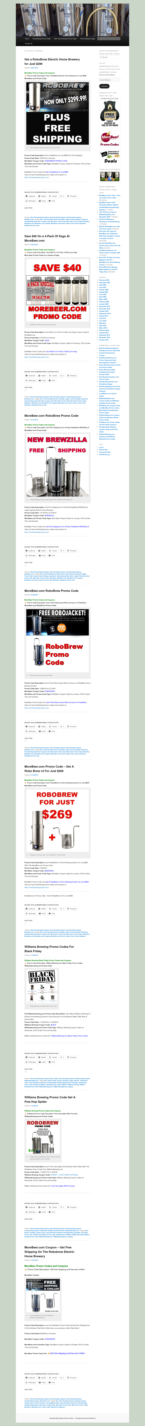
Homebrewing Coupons (73, 217)
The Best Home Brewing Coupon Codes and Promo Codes (108, 429)
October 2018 (103, 340)
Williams (64, 1085)
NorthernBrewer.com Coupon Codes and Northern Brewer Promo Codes (109, 417)
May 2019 (102, 323)
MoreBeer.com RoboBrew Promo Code (51, 415)
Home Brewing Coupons (57, 217)
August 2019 (103, 316)
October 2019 (103, 311)
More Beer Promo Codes (74, 221)
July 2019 (102, 318)
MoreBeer (86, 221)
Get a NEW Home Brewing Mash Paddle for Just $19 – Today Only (108, 269)
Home (27, 39)
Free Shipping (50, 1403)
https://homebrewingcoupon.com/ (36, 177)
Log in (101, 447)
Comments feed (104, 452)
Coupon (67, 219)
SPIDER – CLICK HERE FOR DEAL (64, 1175)
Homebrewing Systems (32, 1231)
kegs (35, 401)
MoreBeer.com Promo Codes (60, 223)
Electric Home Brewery (37, 1403)
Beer (41, 219)
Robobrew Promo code (31, 225)
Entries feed (103, 449)
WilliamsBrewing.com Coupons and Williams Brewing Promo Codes (107, 436)
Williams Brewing (73, 1085)
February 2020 (104, 302)
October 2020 (103, 290)
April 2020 (102, 297)
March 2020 (103, 299)
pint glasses (83, 1083)
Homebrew (84, 219)
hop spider (77, 1233)
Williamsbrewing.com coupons (63, 1087)
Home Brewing (75, 219)
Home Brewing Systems (74, 1399)
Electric (76, 1081)
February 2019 (104, 330)
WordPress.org (104, 454)
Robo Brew (54, 1407)
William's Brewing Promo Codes (50, 1085)
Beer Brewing (48, 219)
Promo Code (74, 223)
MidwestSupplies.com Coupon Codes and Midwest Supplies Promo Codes (109, 400)
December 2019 (104, 306)
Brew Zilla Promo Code (60, 574)
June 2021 (102, 287)
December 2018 (104, 335)
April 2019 (102, 325)
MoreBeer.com (29, 219)
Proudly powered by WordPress (85, 1418)
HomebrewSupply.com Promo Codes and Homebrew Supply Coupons (109, 388)
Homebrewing (28, 221)
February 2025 (104, 280)
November (74, 1083)
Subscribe (104, 86)
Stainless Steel (60, 1235)
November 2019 (104, 309)
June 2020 (102, 294)
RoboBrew (43, 1231)
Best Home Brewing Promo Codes (65, 39)
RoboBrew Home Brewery (56, 1231)
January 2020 (103, 304)
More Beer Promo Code (58, 221)
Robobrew (82, 223)
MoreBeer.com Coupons (42, 223)
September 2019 (104, 313)
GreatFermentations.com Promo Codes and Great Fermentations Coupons (108, 360)
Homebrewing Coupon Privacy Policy (61, 1418)
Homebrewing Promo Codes (42, 39)
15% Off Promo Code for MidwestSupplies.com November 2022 (107, 214)
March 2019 (103, 328)
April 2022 (102, 285)
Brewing (61, 219)
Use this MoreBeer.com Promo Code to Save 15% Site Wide (109, 245)
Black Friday (54, 1079)
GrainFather (84, 1081)
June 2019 (102, 321)
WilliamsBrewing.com (31, 1081)
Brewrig (83, 1401)
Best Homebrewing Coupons (40, 217)
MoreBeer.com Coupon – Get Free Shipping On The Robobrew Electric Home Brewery (49, 1251)
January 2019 (103, 333)
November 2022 (104, 282)
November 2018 (104, 337)
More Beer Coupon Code (42, 221)
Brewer (55, 219)
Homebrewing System (64, 1083)
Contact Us (28, 43)
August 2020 (103, 292)
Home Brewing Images (87, 39)
